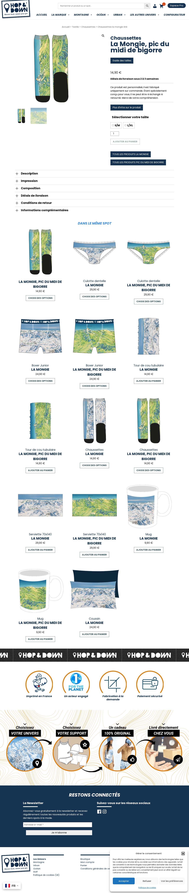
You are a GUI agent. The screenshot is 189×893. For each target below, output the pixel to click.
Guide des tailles (122, 60)
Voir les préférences (172, 881)
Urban (117, 15)
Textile (75, 26)
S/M (117, 125)
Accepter (124, 881)
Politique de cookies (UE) (46, 875)
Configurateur (174, 15)
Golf (35, 871)
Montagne (81, 15)
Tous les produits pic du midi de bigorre (138, 162)
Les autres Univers (143, 15)
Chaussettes (88, 26)
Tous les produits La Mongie (131, 154)
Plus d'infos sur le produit (127, 107)
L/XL (130, 125)
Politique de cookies (147, 887)
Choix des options (40, 298)
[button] (183, 853)
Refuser (147, 881)
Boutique (85, 859)
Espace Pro (176, 5)
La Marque (59, 15)
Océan (101, 15)
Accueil (41, 15)
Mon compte (87, 862)
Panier (83, 865)
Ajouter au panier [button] (148, 381)
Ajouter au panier (125, 141)
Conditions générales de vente (96, 868)
